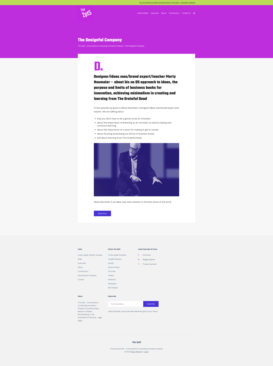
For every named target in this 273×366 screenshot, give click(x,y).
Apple (85, 255)
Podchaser (112, 283)
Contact (81, 279)
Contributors (174, 13)
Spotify (92, 255)
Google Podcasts (114, 259)
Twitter (111, 275)
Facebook (112, 279)
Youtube (98, 255)
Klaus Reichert (136, 352)
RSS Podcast (113, 288)
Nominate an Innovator (87, 275)
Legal (146, 352)
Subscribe (155, 13)
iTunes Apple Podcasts (117, 255)
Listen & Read (142, 13)
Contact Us (186, 13)
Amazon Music (114, 267)
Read (80, 259)
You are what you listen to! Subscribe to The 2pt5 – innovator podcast (167, 2)
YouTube (111, 271)
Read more (102, 213)
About (163, 13)
